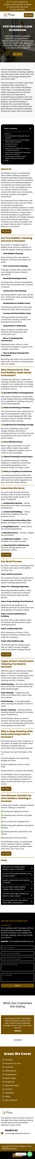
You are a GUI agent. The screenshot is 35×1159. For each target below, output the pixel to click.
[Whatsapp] (29, 1154)
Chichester (9, 1093)
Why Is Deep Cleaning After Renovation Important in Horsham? (18, 153)
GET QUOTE (17, 54)
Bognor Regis (10, 1078)
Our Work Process (11, 146)
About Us (8, 134)
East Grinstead (11, 1100)
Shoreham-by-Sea (13, 1063)
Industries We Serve (11, 144)
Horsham (9, 1089)
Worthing (9, 1060)
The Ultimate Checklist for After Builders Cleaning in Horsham (15, 157)
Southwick (9, 1067)
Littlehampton (10, 1071)
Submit (17, 985)
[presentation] (17, 1038)
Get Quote (29, 15)
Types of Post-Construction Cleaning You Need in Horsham (17, 149)
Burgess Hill (9, 1082)
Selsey (7, 1096)
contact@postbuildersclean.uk (21, 941)
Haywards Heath (12, 1085)
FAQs (6, 160)
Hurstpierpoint (11, 1074)
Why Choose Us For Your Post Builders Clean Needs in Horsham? (17, 141)
